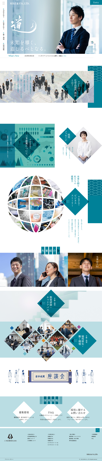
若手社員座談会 (72, 440)
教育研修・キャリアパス (75, 436)
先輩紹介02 (50, 438)
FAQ (92, 438)
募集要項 (94, 436)
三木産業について (31, 440)
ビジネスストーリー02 (53, 444)
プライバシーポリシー (9, 459)
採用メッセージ (31, 438)
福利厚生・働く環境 (73, 438)
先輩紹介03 (50, 440)
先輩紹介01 (50, 436)
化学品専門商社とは (32, 436)
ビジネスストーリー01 (53, 442)
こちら (64, 56)
